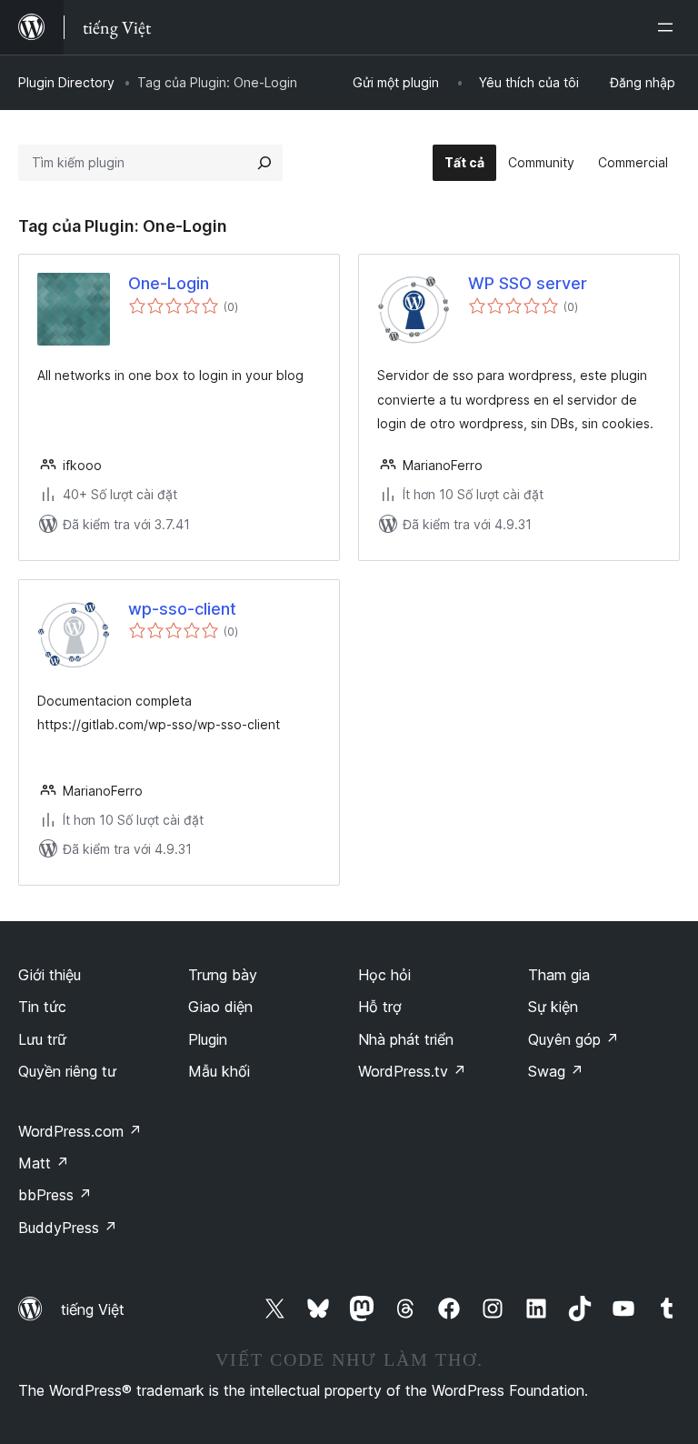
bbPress (55, 1195)
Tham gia (559, 975)
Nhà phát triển (406, 1039)
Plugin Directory (66, 82)
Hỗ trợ (380, 1007)
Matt (43, 1163)
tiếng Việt (93, 1309)
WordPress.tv (412, 1071)
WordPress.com (80, 1131)
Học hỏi (384, 975)
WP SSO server (527, 283)
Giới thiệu (49, 975)
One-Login (168, 283)
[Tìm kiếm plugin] (264, 163)
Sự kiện (553, 1007)
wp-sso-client (182, 608)
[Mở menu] (669, 27)
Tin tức (42, 1007)
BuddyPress (67, 1227)
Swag (555, 1071)
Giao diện (220, 1007)
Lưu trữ (42, 1039)
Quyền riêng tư (67, 1071)
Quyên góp (573, 1039)
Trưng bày (222, 975)
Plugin (207, 1039)
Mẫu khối (219, 1071)
